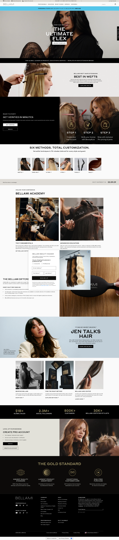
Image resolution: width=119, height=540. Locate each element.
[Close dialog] (89, 252)
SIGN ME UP (44, 278)
